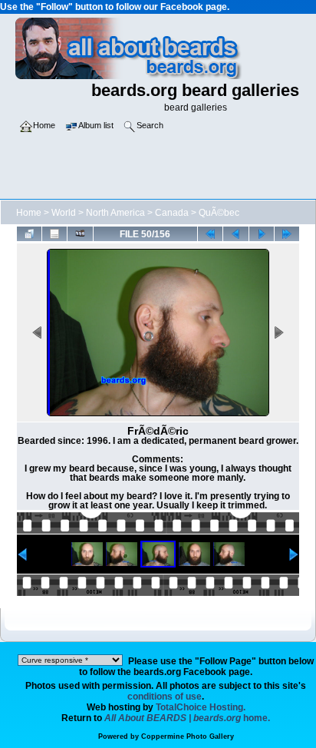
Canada (172, 212)
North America (115, 212)
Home (28, 212)
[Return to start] (210, 233)
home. (187, 718)
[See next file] (261, 233)
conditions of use (164, 696)
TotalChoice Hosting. (200, 707)
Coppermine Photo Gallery (187, 736)
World (63, 212)
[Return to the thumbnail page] (29, 233)
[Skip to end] (287, 233)
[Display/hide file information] (54, 233)
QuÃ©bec (219, 212)
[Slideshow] (79, 233)
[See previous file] (235, 233)
